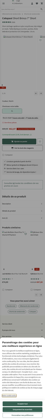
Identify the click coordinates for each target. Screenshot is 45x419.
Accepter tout (22, 404)
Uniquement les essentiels (22, 409)
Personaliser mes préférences (22, 415)
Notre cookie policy (9, 395)
